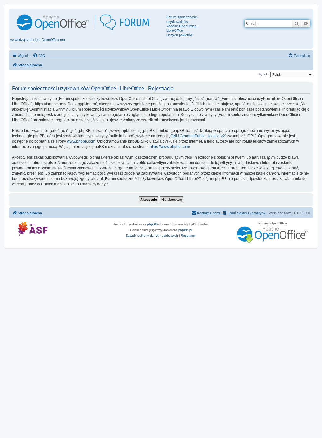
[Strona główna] (88, 22)
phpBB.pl (185, 230)
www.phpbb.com (81, 141)
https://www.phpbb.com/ (170, 147)
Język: (263, 74)
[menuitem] (39, 55)
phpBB (152, 224)
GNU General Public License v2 (197, 136)
